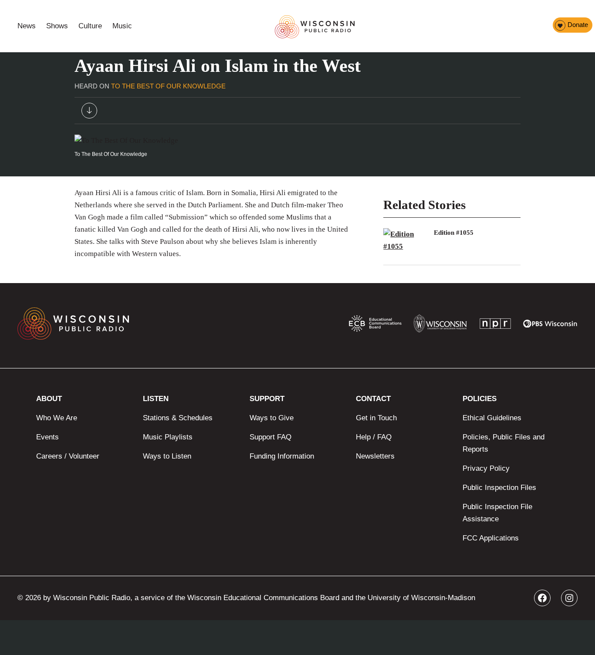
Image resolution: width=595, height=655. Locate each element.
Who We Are (56, 418)
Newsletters (375, 456)
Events (47, 437)
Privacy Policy (486, 468)
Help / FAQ (374, 437)
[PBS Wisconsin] (550, 325)
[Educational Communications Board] (375, 325)
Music (122, 26)
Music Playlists (168, 437)
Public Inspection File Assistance (497, 513)
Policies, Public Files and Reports (503, 443)
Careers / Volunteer (67, 456)
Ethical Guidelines (492, 418)
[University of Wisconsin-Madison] (440, 325)
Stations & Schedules (178, 418)
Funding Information (282, 456)
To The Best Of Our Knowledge (168, 86)
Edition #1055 (453, 232)
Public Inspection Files (499, 487)
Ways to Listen (167, 456)
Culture (90, 26)
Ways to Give (272, 418)
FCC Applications (491, 538)
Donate (578, 24)
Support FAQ (270, 437)
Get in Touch (376, 418)
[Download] (89, 112)
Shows (57, 26)
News (26, 26)
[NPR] (495, 325)
